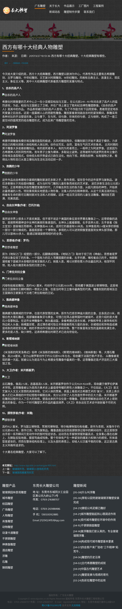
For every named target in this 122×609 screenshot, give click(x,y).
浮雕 (5, 556)
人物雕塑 (7, 515)
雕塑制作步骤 (72, 11)
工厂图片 (83, 5)
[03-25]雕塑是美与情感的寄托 (90, 574)
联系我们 (89, 11)
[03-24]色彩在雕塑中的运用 (89, 580)
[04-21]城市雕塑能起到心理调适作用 (94, 514)
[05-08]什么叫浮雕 (84, 492)
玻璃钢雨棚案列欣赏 (23, 472)
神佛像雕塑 (9, 544)
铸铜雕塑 (7, 567)
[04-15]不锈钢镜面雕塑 (86, 525)
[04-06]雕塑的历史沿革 (86, 557)
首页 (6, 63)
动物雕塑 (7, 527)
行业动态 (25, 63)
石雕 (5, 561)
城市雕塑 (7, 498)
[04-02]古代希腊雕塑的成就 (89, 563)
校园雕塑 (7, 503)
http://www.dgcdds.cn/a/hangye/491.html (35, 465)
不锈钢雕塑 (9, 538)
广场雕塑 (7, 509)
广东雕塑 (40, 5)
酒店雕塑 (7, 550)
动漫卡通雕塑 (10, 532)
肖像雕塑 (7, 521)
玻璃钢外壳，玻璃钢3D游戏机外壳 (30, 469)
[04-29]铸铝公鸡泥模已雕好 (89, 508)
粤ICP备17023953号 (51, 605)
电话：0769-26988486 (46, 508)
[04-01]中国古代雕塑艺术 (87, 568)
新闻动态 (54, 11)
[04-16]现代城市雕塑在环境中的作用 (94, 519)
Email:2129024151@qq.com (48, 520)
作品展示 (69, 5)
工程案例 (98, 5)
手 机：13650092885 (45, 514)
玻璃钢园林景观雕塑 (14, 492)
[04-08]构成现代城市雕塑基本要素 (93, 541)
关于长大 (54, 5)
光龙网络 (75, 605)
